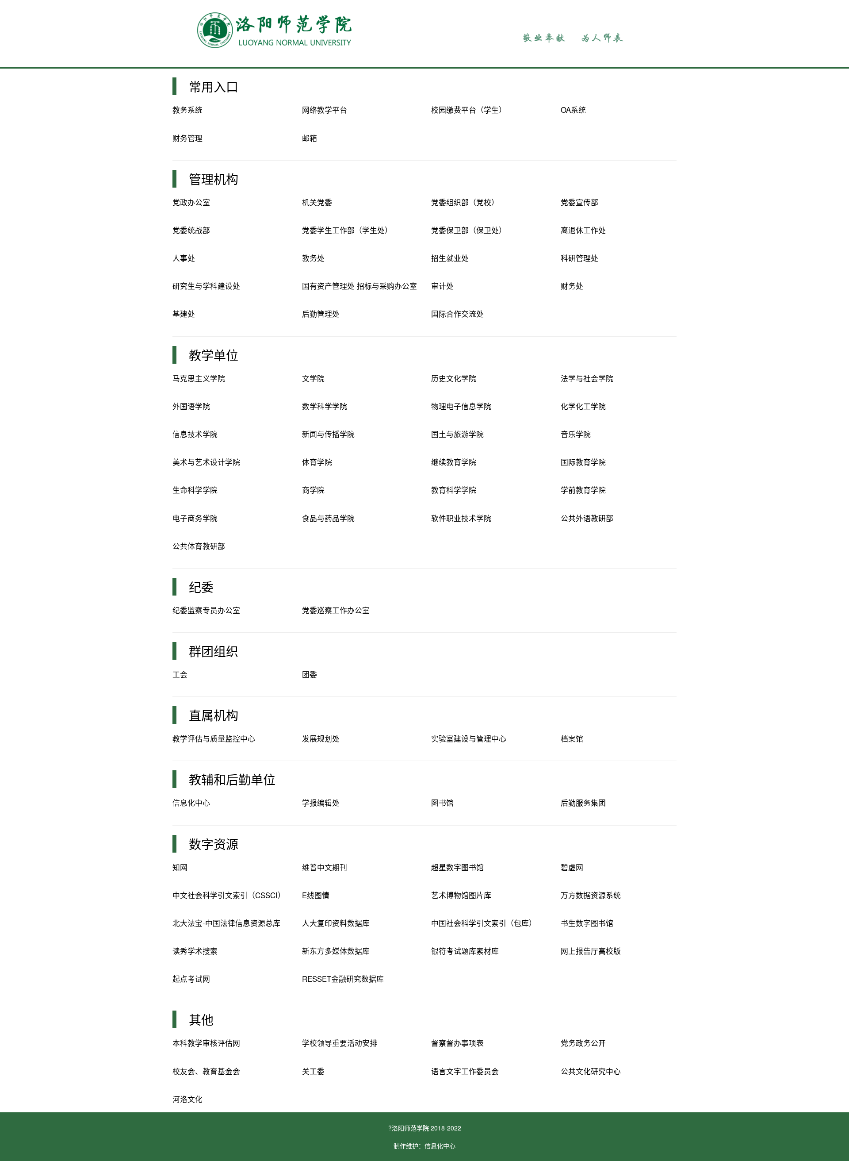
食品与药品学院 (328, 518)
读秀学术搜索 (195, 951)
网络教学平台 (324, 109)
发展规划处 (321, 738)
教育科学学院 (453, 489)
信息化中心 (191, 802)
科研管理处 (579, 258)
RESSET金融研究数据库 (343, 978)
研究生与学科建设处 (206, 286)
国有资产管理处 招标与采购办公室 (359, 286)
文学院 (313, 378)
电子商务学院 (195, 518)
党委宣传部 (579, 202)
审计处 (442, 286)
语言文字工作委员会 (465, 1071)
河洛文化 (187, 1099)
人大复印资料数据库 (336, 923)
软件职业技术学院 (461, 518)
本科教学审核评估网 (206, 1043)
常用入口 (213, 86)
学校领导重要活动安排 (339, 1043)
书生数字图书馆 (587, 923)
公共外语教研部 (587, 518)
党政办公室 (191, 202)
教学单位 (213, 355)
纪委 (201, 587)
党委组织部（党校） (465, 202)
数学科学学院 (324, 406)
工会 (179, 674)
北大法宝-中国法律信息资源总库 (226, 923)
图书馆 (442, 802)
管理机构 (213, 179)
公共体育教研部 (198, 546)
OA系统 (573, 109)
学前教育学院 (583, 489)
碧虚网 (572, 867)
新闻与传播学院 (328, 434)
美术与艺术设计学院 (206, 462)
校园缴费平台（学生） (468, 109)
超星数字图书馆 (457, 867)
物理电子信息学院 (461, 406)
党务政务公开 (583, 1043)
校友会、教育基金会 (206, 1071)
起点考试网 (191, 978)
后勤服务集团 (583, 802)
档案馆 (572, 738)
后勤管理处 (321, 313)
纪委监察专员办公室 (206, 610)
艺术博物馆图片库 (461, 895)
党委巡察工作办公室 (336, 610)
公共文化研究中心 (591, 1071)
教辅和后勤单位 (232, 779)
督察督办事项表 (457, 1043)
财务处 (572, 286)
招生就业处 (450, 258)
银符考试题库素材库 (465, 951)
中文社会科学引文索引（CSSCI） (228, 895)
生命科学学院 (195, 489)
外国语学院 (191, 406)
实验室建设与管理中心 (468, 738)
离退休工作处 (583, 230)
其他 (201, 1019)
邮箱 (309, 138)
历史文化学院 (453, 378)
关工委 (313, 1071)
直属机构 (213, 715)
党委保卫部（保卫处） (468, 230)
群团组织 (213, 651)
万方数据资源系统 (591, 895)
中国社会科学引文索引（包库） (483, 923)
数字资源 (213, 844)
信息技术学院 (195, 434)
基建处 (183, 313)
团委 (309, 674)
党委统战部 (191, 230)
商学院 (313, 489)
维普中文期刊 (324, 867)
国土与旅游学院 (457, 434)
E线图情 (315, 895)
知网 (179, 867)
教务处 (313, 258)
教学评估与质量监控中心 (213, 738)
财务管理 (187, 138)
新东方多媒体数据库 (336, 951)
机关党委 (317, 202)
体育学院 (317, 462)
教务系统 (187, 109)
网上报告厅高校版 (591, 951)
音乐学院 (576, 434)
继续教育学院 (453, 462)
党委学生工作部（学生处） (347, 230)
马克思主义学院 (198, 378)
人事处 (183, 258)
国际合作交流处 (457, 313)
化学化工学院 (583, 406)
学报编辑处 (321, 802)
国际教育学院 (583, 462)
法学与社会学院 (587, 378)
